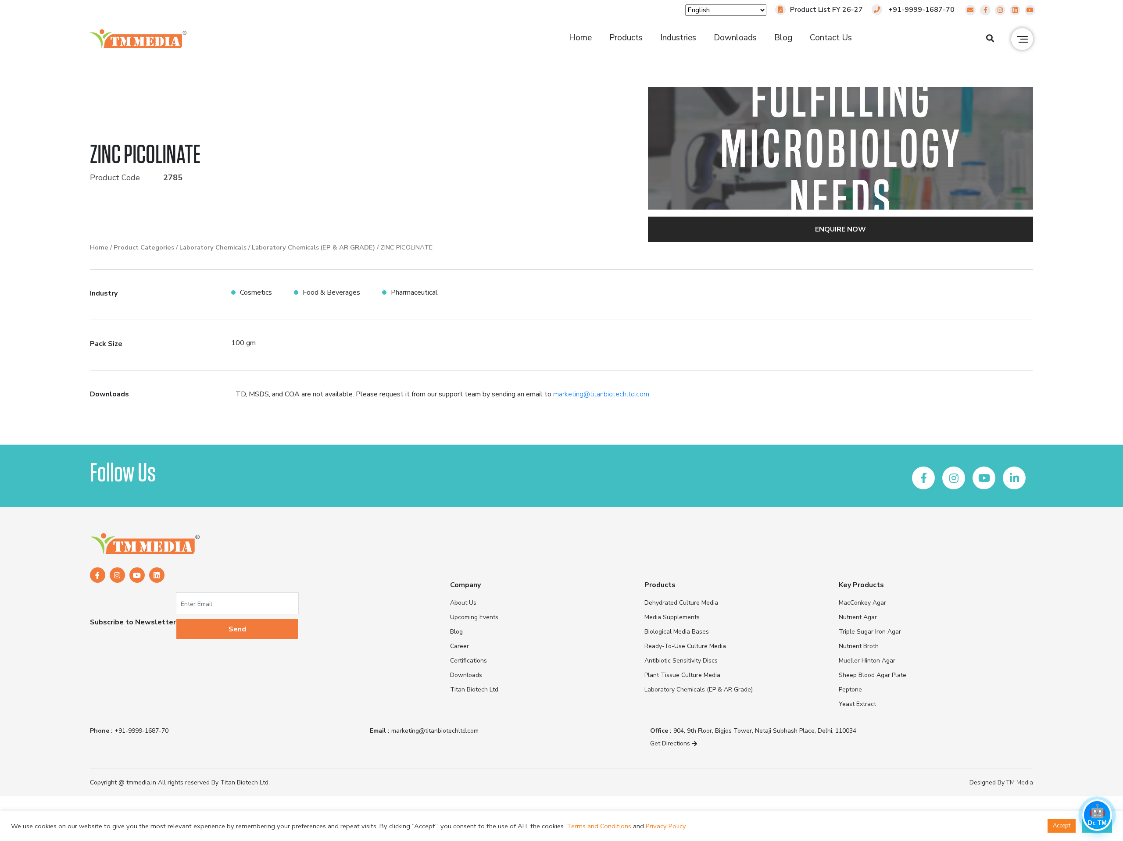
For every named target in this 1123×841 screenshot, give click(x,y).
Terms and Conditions (599, 826)
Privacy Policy (666, 826)
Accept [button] (1061, 826)
